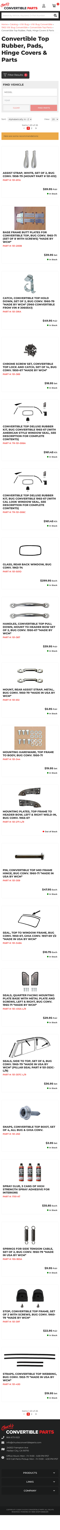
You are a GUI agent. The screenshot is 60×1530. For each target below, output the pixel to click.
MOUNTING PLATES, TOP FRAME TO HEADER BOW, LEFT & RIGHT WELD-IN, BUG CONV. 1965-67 (30, 815)
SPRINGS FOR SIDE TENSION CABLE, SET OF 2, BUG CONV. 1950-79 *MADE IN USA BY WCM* (28, 1252)
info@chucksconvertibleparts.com (23, 1442)
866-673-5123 (13, 1437)
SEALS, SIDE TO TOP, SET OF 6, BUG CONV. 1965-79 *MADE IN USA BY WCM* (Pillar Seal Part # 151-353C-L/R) (29, 1065)
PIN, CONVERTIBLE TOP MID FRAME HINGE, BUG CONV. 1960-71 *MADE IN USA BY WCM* (28, 873)
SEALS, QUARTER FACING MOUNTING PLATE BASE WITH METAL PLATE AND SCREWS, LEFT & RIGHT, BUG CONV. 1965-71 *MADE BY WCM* (29, 1000)
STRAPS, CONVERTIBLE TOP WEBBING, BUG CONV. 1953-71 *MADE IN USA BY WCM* (30, 1377)
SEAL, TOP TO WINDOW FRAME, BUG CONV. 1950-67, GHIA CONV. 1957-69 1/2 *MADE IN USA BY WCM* (29, 936)
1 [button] (28, 1414)
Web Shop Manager (39, 1512)
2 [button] (31, 1414)
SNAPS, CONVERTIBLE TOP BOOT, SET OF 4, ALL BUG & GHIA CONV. (29, 1128)
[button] (24, 1414)
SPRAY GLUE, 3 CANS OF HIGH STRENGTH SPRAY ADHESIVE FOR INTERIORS (26, 1189)
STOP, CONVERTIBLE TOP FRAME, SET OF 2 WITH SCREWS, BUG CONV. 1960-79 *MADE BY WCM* (29, 1314)
